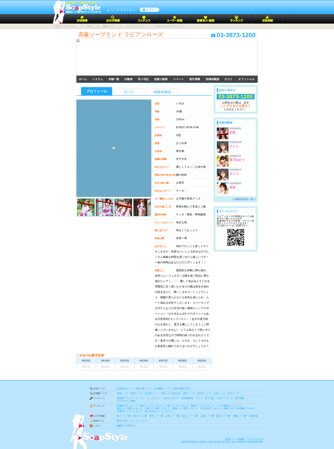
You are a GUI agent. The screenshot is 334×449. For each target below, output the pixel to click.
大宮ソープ (219, 393)
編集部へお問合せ (126, 425)
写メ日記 (143, 79)
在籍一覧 (113, 79)
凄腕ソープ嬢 (240, 416)
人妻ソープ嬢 (207, 416)
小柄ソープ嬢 (172, 416)
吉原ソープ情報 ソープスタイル (244, 439)
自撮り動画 (161, 79)
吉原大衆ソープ (143, 388)
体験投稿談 (162, 92)
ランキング (99, 405)
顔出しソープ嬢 (190, 416)
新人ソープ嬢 (124, 416)
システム (97, 79)
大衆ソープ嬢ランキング (157, 408)
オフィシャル (246, 79)
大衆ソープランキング (177, 406)
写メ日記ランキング (210, 408)
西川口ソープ (204, 393)
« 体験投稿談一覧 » (244, 199)
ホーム (83, 79)
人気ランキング (224, 398)
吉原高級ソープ (162, 388)
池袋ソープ (122, 393)
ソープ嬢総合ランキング (229, 406)
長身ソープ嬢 (156, 416)
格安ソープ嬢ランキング (129, 408)
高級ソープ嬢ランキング (185, 408)
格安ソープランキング (151, 406)
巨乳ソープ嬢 (140, 416)
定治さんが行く (171, 398)
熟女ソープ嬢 (223, 416)
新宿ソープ (136, 393)
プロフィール (96, 91)
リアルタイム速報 (126, 401)
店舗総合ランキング (127, 406)
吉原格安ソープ (125, 388)
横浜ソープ (189, 393)
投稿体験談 (212, 79)
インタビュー (154, 398)
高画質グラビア (125, 398)
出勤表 (128, 79)
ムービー (140, 398)
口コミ (229, 79)
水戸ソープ (233, 393)
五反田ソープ (151, 393)
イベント (178, 79)
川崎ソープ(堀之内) (171, 393)
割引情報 (194, 79)
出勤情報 (253, 416)
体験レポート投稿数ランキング (239, 408)
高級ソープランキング (202, 406)
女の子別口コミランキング (158, 411)
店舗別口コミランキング (129, 411)
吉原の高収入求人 (181, 388)
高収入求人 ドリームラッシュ (132, 421)
